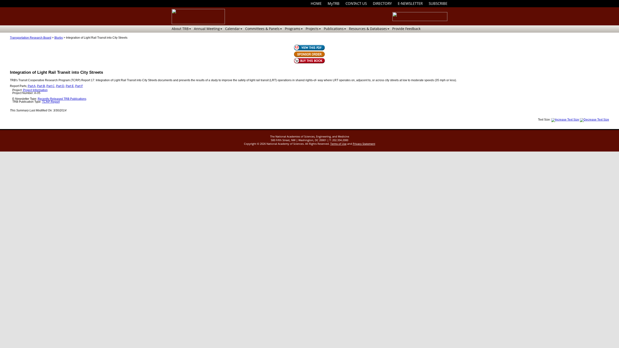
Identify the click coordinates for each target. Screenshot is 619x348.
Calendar (232, 28)
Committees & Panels (262, 28)
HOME (316, 3)
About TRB (180, 28)
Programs (292, 28)
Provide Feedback (406, 28)
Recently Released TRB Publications (62, 98)
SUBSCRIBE (438, 3)
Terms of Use (338, 143)
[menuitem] (316, 3)
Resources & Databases (368, 28)
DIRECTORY (382, 3)
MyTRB (333, 3)
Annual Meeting (207, 28)
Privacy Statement (364, 143)
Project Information (35, 90)
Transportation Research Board (30, 37)
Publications (334, 28)
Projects (312, 28)
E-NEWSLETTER (410, 3)
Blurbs (58, 37)
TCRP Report (51, 101)
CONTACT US (356, 3)
